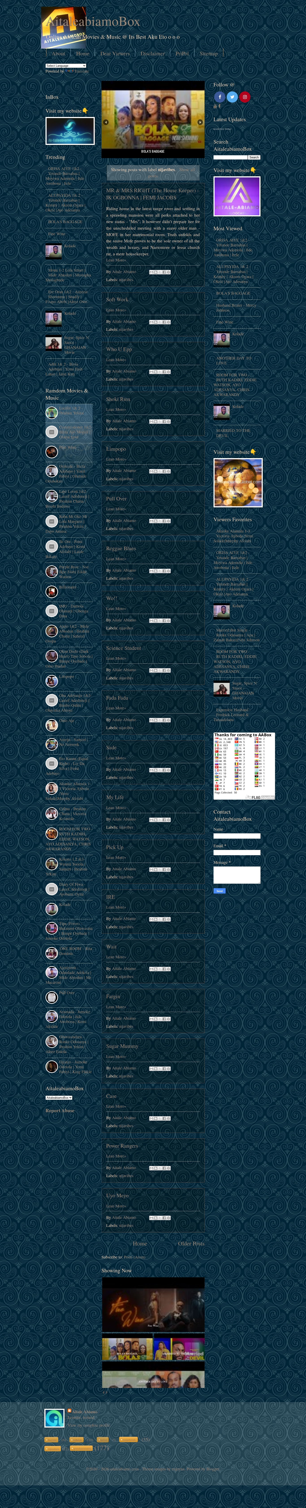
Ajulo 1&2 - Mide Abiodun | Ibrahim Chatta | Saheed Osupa (67, 633)
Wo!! (111, 598)
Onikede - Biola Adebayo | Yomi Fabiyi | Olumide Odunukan (65, 473)
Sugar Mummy (122, 1045)
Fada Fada (117, 697)
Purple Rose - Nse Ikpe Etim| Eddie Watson (73, 571)
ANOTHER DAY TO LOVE (233, 360)
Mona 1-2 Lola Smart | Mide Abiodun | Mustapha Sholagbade (68, 274)
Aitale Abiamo (84, 1412)
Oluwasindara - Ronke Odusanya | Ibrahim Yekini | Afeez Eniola (66, 1044)
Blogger (212, 1468)
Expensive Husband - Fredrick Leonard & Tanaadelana (232, 714)
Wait (111, 946)
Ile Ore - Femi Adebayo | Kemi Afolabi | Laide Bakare (65, 549)
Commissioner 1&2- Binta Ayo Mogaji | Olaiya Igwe (75, 431)
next (106, 1392)
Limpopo (116, 448)
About (58, 53)
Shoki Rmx (118, 399)
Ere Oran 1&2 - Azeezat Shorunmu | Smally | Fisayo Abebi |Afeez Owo (66, 296)
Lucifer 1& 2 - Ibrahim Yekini (71, 410)
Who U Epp (119, 349)
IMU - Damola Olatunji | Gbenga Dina (73, 610)
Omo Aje (66, 720)
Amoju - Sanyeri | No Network (73, 742)
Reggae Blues (121, 548)
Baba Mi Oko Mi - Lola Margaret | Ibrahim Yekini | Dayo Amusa (67, 524)
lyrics (104, 1440)
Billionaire (67, 587)
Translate (81, 71)
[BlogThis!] (155, 272)
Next (200, 122)
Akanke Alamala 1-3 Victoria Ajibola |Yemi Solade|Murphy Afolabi (68, 791)
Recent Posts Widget (222, 129)
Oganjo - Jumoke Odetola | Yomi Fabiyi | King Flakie (75, 1066)
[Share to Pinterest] (168, 272)
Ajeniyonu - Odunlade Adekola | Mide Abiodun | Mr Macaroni (68, 975)
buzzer (52, 1440)
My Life (115, 797)
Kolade (70, 245)
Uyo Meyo (117, 1195)
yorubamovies (82, 1448)
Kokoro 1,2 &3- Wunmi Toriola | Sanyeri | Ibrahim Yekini (66, 866)
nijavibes (126, 279)
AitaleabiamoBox (92, 21)
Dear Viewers (115, 53)
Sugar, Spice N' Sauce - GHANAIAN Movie (76, 345)
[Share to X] (160, 272)
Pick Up (114, 847)
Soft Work (117, 299)
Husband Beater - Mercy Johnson (236, 307)
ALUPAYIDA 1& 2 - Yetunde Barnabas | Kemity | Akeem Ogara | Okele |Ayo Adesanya (65, 202)
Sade (111, 747)
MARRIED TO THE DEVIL (233, 433)
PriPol (182, 53)
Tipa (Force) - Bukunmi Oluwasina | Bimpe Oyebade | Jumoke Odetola (69, 931)
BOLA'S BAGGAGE (65, 221)
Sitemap (209, 53)
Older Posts (191, 1243)
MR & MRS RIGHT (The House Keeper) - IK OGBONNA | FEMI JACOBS (152, 194)
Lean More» (116, 260)
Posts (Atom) (134, 1257)
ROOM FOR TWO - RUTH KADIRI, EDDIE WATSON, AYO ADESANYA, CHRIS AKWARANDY (69, 838)
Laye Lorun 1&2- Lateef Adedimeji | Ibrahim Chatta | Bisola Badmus (67, 499)
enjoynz (178, 1468)
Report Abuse (59, 1110)
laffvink (77, 1440)
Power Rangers (122, 1145)
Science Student (123, 647)
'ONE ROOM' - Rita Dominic (75, 951)
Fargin (113, 996)
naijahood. (129, 1440)
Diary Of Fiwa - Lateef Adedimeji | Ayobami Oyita (74, 889)
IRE (110, 896)
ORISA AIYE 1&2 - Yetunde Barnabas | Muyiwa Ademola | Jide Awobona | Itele (64, 176)
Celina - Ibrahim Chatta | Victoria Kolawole (72, 813)
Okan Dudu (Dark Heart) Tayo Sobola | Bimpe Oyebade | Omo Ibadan (69, 658)
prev (103, 1392)
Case (111, 1095)
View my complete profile (89, 1425)
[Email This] (151, 272)
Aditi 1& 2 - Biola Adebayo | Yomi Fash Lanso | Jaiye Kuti (63, 369)
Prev (106, 122)
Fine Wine (56, 233)
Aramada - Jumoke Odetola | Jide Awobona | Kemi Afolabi (67, 1019)
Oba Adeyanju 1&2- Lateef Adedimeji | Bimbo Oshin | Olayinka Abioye (68, 703)
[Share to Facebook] (164, 272)
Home (82, 53)
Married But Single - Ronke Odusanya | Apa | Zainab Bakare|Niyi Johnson (236, 634)
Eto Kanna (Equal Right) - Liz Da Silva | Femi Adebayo (66, 766)
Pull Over (116, 498)
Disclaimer (153, 53)
